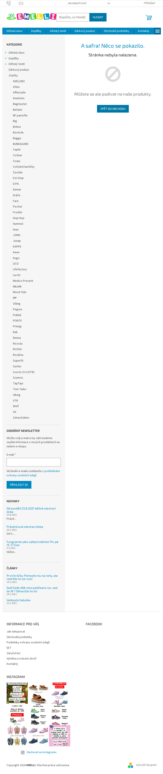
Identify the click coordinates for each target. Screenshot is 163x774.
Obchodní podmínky (19, 637)
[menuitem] (14, 31)
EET (9, 648)
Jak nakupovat (77, 3)
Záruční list (13, 653)
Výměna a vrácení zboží (21, 659)
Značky (13, 75)
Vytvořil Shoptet (146, 765)
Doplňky (14, 58)
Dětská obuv (17, 53)
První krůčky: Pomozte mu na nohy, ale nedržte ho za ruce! (32, 577)
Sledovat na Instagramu (41, 752)
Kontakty (12, 664)
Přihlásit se (19, 484)
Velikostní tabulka (18, 600)
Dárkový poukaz (19, 70)
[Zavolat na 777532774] (13, 3)
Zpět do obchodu (112, 108)
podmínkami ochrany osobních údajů (33, 473)
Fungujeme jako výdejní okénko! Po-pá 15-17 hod (32, 543)
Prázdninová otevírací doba (25, 526)
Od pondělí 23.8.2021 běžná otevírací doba (31, 510)
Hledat (98, 17)
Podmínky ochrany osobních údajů (28, 642)
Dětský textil (17, 64)
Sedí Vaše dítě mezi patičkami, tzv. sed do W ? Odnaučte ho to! (32, 589)
